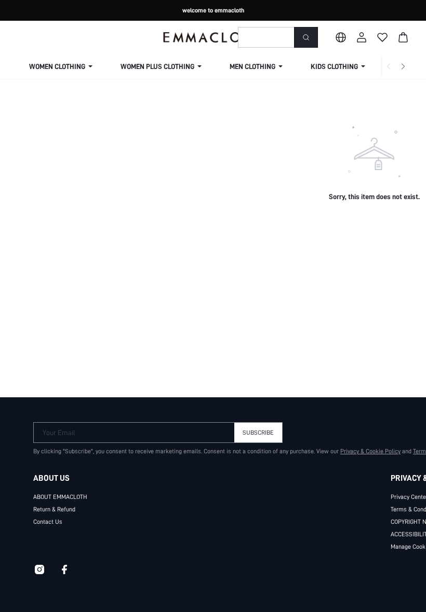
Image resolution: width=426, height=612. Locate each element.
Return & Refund (54, 509)
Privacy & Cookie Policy (370, 451)
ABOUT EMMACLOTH (60, 496)
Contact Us (47, 521)
